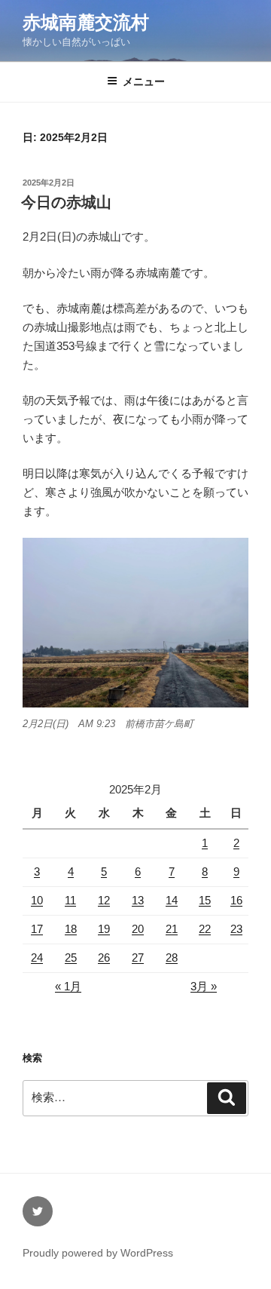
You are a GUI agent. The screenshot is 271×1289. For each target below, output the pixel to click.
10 (37, 900)
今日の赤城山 (66, 202)
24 (37, 957)
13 (138, 900)
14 (172, 900)
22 (205, 928)
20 (138, 928)
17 (37, 928)
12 (104, 900)
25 (71, 957)
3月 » (203, 986)
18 (71, 928)
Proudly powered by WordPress (98, 1253)
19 (104, 928)
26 (104, 957)
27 (138, 957)
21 (172, 928)
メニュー (144, 81)
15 (205, 900)
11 (70, 900)
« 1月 (68, 986)
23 (236, 928)
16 (236, 900)
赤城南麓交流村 (86, 22)
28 (172, 957)
